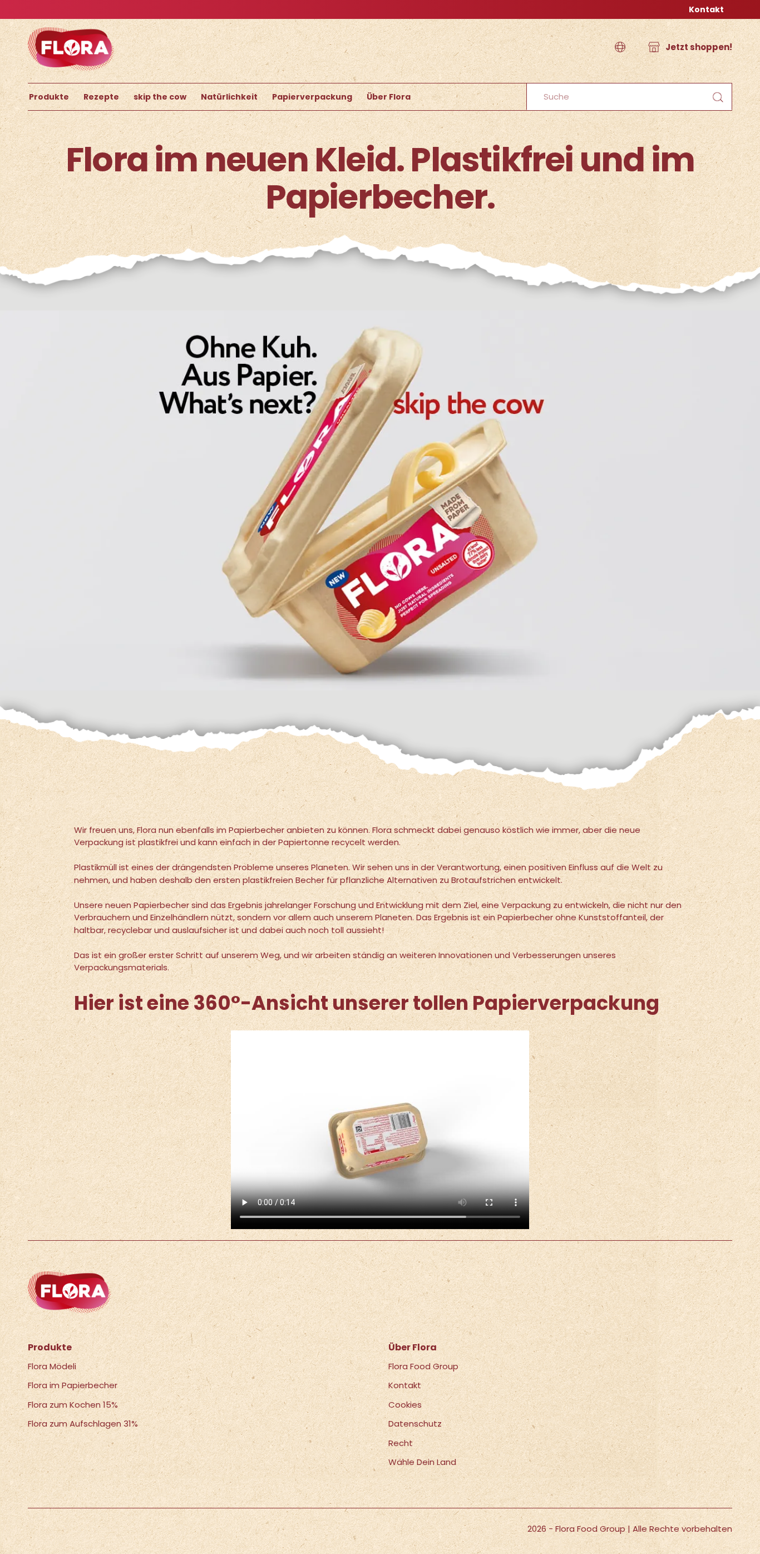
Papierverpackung (312, 96)
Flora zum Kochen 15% (73, 1404)
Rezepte (101, 96)
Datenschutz (415, 1423)
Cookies (405, 1404)
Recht (400, 1443)
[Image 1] (380, 316)
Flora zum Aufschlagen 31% (83, 1423)
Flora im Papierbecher (72, 1385)
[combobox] (629, 96)
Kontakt (706, 9)
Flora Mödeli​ (52, 1366)
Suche (717, 97)
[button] (620, 47)
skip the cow (160, 96)
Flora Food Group (423, 1366)
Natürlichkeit (229, 96)
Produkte (49, 96)
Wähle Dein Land (422, 1462)
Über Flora (389, 96)
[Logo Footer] (69, 1277)
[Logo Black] (71, 25)
